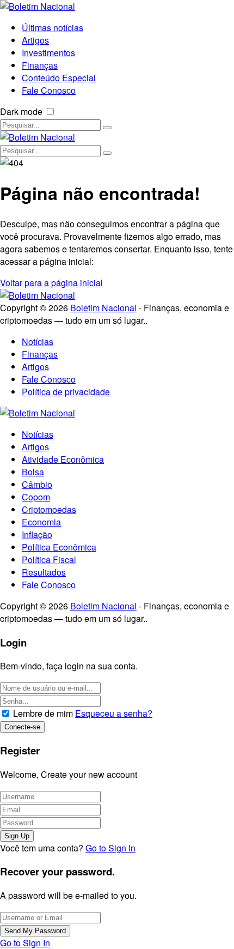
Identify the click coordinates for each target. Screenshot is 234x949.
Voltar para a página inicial (51, 282)
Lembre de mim (43, 713)
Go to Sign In (110, 848)
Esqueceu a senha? (113, 713)
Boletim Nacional (103, 307)
